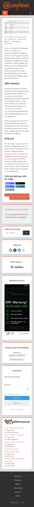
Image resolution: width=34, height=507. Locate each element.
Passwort (8, 385)
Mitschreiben (17, 480)
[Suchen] (26, 233)
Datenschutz (17, 476)
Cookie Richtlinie (17, 488)
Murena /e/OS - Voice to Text (15, 442)
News (8, 41)
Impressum (18, 492)
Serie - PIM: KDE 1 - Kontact (14, 435)
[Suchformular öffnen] (30, 13)
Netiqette (17, 484)
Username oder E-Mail (13, 377)
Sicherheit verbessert (12, 154)
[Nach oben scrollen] (31, 504)
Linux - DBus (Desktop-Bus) (14, 428)
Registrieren (17, 403)
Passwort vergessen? (17, 409)
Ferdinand (23, 39)
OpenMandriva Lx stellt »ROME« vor (17, 195)
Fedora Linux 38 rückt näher (18, 198)
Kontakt (18, 496)
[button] (10, 183)
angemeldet (16, 214)
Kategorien (17, 353)
